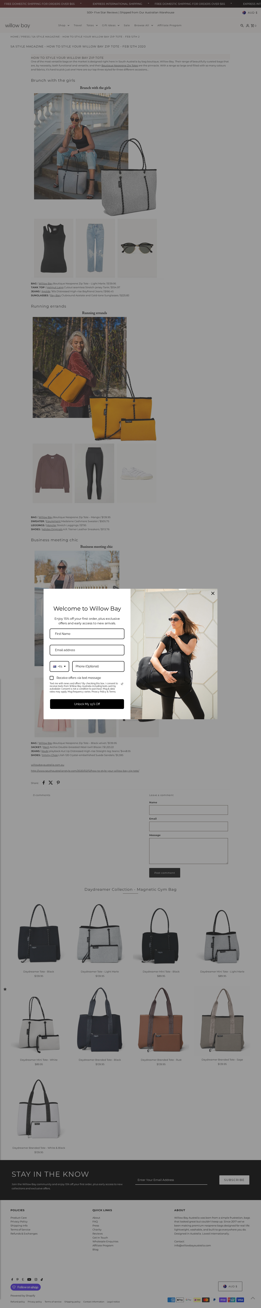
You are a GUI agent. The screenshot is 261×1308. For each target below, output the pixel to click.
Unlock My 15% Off (87, 704)
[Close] (212, 593)
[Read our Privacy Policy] (122, 684)
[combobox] (59, 666)
